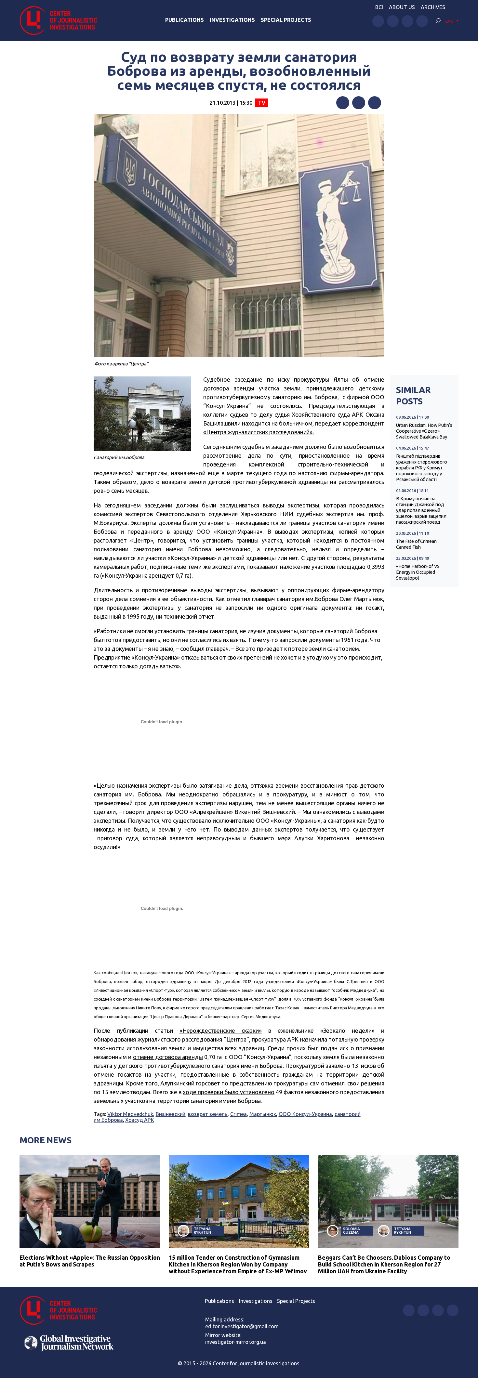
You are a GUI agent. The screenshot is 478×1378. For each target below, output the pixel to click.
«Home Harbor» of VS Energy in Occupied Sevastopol (417, 572)
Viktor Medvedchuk (130, 1114)
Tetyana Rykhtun (202, 1230)
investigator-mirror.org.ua (235, 1342)
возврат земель (208, 1114)
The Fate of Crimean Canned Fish (416, 544)
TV (261, 103)
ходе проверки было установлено (228, 1092)
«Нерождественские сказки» (220, 1030)
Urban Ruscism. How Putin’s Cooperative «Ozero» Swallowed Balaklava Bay (424, 431)
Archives (433, 7)
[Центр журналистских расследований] (62, 20)
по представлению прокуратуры (265, 1083)
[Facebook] (342, 102)
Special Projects (286, 20)
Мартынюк (262, 1114)
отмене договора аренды (168, 1057)
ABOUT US (402, 7)
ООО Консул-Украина (305, 1114)
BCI (379, 7)
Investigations (232, 20)
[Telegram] (374, 102)
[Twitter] (358, 102)
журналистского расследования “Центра (192, 1039)
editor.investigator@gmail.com (242, 1326)
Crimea (238, 1114)
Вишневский (171, 1114)
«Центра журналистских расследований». (258, 432)
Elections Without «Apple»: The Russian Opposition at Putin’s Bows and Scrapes (90, 1260)
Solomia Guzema (351, 1230)
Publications (184, 20)
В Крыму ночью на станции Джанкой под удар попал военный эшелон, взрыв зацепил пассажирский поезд (421, 510)
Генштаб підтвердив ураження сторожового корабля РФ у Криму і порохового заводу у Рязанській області (421, 467)
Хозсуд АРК (139, 1120)
